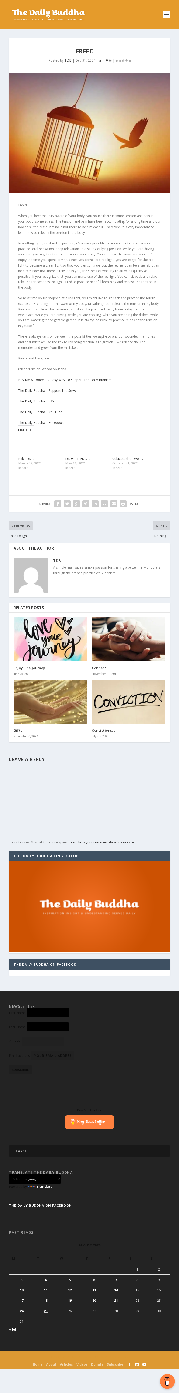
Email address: (20, 1055)
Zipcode (15, 1041)
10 (22, 1290)
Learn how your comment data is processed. (102, 842)
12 (70, 1290)
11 (46, 1290)
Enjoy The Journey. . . (32, 668)
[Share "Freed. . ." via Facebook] (57, 503)
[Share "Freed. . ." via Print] (123, 503)
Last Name (17, 1027)
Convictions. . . (104, 730)
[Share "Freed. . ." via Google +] (76, 503)
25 (46, 1311)
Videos (82, 1364)
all (100, 60)
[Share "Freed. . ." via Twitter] (67, 503)
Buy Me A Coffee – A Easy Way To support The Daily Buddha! (64, 380)
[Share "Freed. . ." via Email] (113, 503)
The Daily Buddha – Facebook (41, 422)
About (51, 1364)
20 (94, 1300)
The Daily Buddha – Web (37, 401)
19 (70, 1300)
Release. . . (26, 458)
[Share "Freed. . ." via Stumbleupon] (104, 503)
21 (116, 1300)
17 (22, 1300)
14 (116, 1290)
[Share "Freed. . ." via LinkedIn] (95, 503)
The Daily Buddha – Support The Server (48, 390)
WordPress (121, 1357)
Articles (66, 1364)
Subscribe (115, 1364)
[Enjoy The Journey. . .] (50, 639)
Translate (44, 1186)
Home (38, 1364)
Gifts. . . (21, 730)
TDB (68, 60)
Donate (97, 1364)
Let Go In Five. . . (77, 458)
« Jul (12, 1329)
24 (22, 1311)
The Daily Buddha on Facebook (45, 964)
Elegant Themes (81, 1357)
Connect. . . (101, 668)
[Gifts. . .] (50, 702)
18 (46, 1300)
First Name (17, 1013)
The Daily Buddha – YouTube (40, 412)
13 (94, 1290)
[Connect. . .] (128, 639)
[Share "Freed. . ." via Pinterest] (85, 503)
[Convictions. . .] (128, 702)
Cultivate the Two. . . (127, 458)
